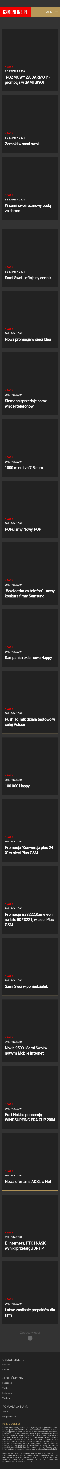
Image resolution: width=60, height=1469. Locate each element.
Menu (50, 12)
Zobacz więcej (30, 1332)
